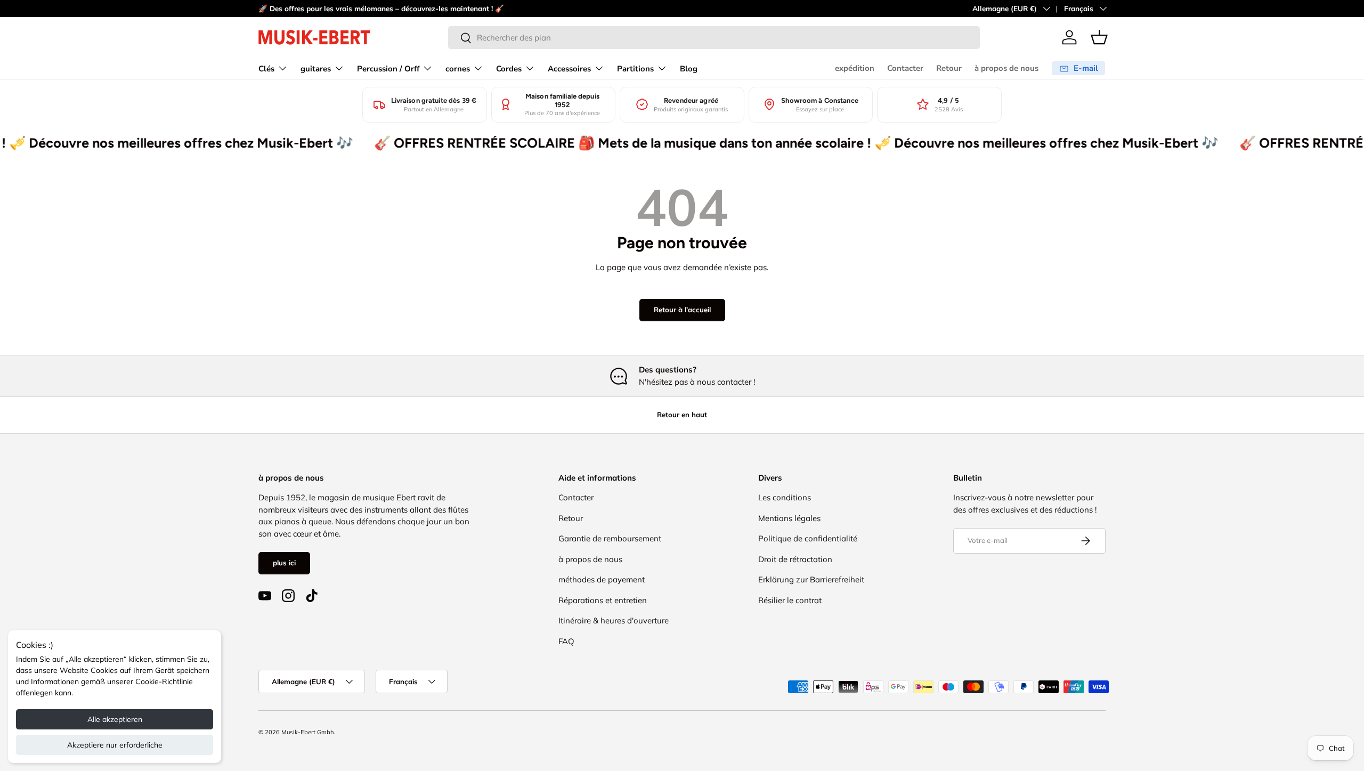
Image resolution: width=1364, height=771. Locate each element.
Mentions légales (789, 518)
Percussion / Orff (388, 68)
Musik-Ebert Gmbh (307, 732)
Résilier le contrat (790, 600)
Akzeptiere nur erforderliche (115, 745)
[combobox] (714, 37)
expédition (854, 68)
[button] (1099, 37)
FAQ (566, 641)
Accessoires (569, 68)
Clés (266, 68)
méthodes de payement (601, 579)
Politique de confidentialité (807, 538)
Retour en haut (682, 414)
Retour (949, 68)
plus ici (284, 562)
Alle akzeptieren (114, 719)
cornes (457, 68)
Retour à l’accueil (682, 309)
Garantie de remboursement (609, 538)
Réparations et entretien (602, 600)
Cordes (509, 68)
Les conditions (784, 497)
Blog (688, 68)
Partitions (635, 68)
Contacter (905, 68)
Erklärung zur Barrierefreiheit (811, 579)
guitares (316, 68)
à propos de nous (1006, 68)
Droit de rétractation (795, 559)
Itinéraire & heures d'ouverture (613, 620)
